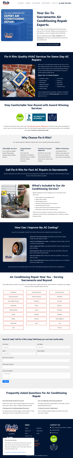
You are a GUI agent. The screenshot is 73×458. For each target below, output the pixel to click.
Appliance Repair (45, 3)
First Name (5, 344)
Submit (5, 381)
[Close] (33, 439)
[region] (18, 446)
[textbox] (36, 360)
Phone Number (40, 351)
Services (39, 428)
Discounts (39, 431)
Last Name (40, 344)
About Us (28, 431)
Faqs (37, 433)
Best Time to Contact (7, 357)
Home (26, 428)
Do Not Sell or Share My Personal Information (15, 452)
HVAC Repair (20, 3)
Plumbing (28, 3)
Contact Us (54, 3)
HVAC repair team (54, 94)
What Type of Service (7, 364)
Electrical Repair (36, 3)
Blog (26, 433)
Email (3, 351)
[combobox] (36, 360)
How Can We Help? (7, 371)
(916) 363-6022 (65, 3)
